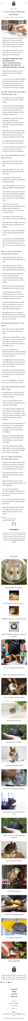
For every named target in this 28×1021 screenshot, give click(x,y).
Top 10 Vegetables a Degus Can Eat (14, 697)
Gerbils (14, 991)
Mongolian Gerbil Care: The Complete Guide (14, 618)
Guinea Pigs (14, 989)
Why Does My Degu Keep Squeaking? (14, 788)
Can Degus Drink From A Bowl (9, 518)
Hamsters (14, 994)
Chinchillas (14, 996)
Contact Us (14, 1008)
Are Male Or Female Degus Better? (14, 914)
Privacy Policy (14, 1006)
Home (12, 8)
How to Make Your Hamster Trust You (14, 603)
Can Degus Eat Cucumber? (14, 742)
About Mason (14, 529)
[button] (26, 3)
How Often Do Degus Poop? (9, 520)
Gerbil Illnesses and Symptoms (14, 587)
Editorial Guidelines (14, 1003)
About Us (14, 1001)
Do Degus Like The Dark (14, 891)
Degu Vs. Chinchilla (14, 961)
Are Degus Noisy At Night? (14, 860)
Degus (15, 8)
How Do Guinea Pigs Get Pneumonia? (14, 667)
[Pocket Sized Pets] (13, 3)
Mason (7, 17)
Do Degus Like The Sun (14, 720)
